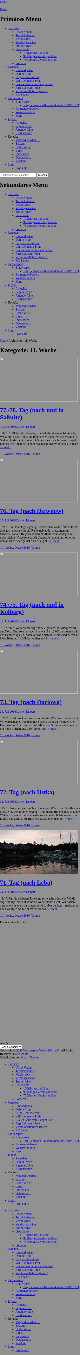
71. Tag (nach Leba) (26, 882)
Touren (35, 453)
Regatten (13, 66)
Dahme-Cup (23, 73)
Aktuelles (21, 122)
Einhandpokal (24, 70)
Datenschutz (23, 157)
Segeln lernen (24, 126)
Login (11, 164)
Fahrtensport (15, 98)
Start (4, 340)
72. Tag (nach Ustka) (27, 792)
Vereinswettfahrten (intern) (32, 91)
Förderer (21, 63)
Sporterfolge (23, 45)
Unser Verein (24, 31)
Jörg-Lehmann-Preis (28, 87)
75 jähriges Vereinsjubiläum (40, 59)
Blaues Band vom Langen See (34, 84)
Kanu (19, 115)
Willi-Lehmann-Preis (28, 80)
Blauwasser (23, 101)
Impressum (22, 154)
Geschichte (22, 49)
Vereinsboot (23, 38)
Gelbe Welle (23, 147)
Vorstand (21, 161)
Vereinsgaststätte (26, 42)
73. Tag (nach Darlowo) (31, 701)
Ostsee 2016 (22, 453)
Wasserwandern (25, 112)
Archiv (4, 1043)
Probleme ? (22, 168)
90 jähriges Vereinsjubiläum (40, 56)
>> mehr (5, 447)
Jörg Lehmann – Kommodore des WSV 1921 (51, 105)
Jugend (12, 119)
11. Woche (6, 453)
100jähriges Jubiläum (36, 52)
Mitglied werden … (28, 140)
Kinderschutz (24, 133)
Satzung (20, 143)
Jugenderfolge (24, 129)
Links (19, 150)
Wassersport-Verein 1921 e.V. (41, 1050)
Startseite (13, 28)
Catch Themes (30, 1057)
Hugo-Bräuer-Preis (27, 77)
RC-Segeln (22, 94)
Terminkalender (25, 35)
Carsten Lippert (25, 426)
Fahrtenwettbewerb (27, 108)
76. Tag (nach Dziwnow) (31, 510)
